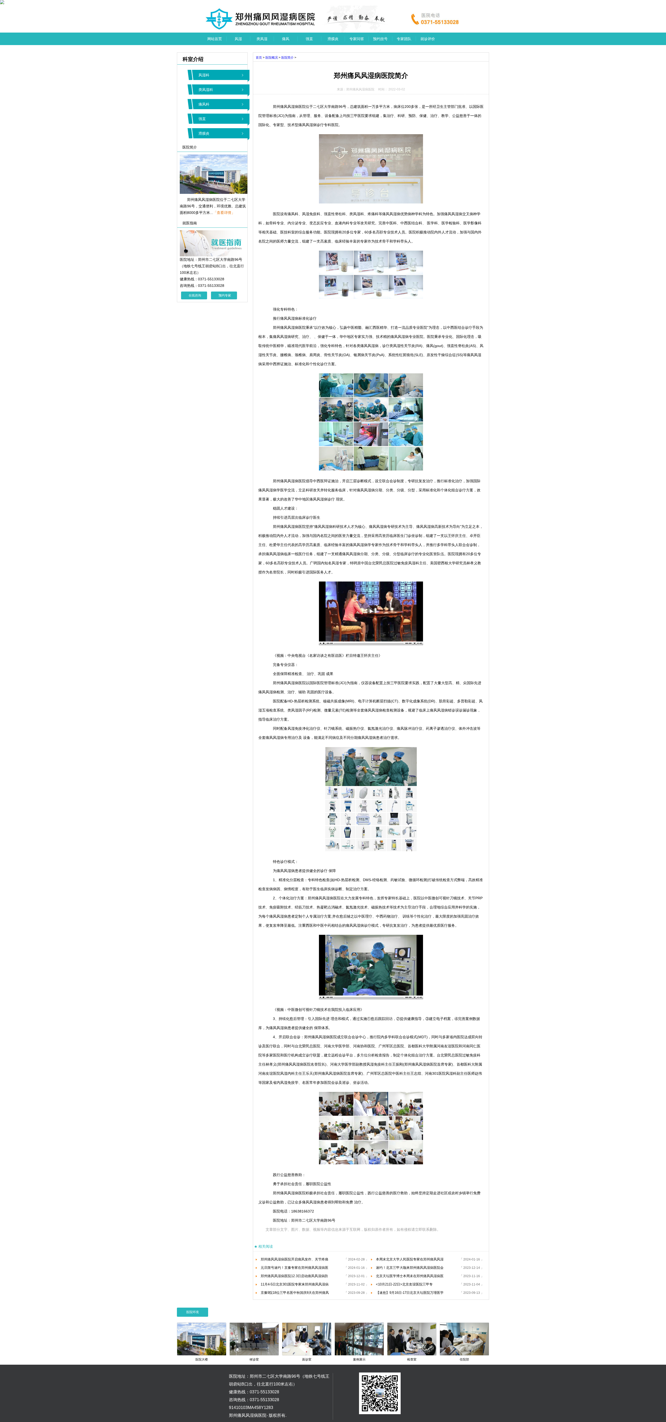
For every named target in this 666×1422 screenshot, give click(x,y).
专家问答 (356, 39)
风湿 (238, 39)
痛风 (285, 39)
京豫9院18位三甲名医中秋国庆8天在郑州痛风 (295, 1293)
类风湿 (262, 39)
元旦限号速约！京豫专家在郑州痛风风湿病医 (294, 1268)
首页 (259, 57)
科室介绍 (190, 59)
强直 (309, 39)
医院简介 (287, 57)
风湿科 (203, 75)
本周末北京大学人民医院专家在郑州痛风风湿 (410, 1259)
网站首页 (214, 39)
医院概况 (271, 57)
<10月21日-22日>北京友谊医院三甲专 (404, 1284)
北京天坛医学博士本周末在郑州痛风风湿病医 (410, 1276)
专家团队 (404, 39)
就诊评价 (427, 39)
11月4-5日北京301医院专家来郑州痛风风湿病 (295, 1284)
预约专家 (225, 295)
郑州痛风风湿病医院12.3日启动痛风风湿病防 (294, 1276)
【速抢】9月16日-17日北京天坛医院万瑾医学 (410, 1293)
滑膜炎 (333, 39)
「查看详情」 (224, 213)
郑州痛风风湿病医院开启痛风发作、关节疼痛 (294, 1259)
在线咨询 (195, 295)
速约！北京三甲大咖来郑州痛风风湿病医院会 (410, 1268)
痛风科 (203, 104)
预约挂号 (380, 39)
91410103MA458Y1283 (251, 1407)
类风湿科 (205, 90)
